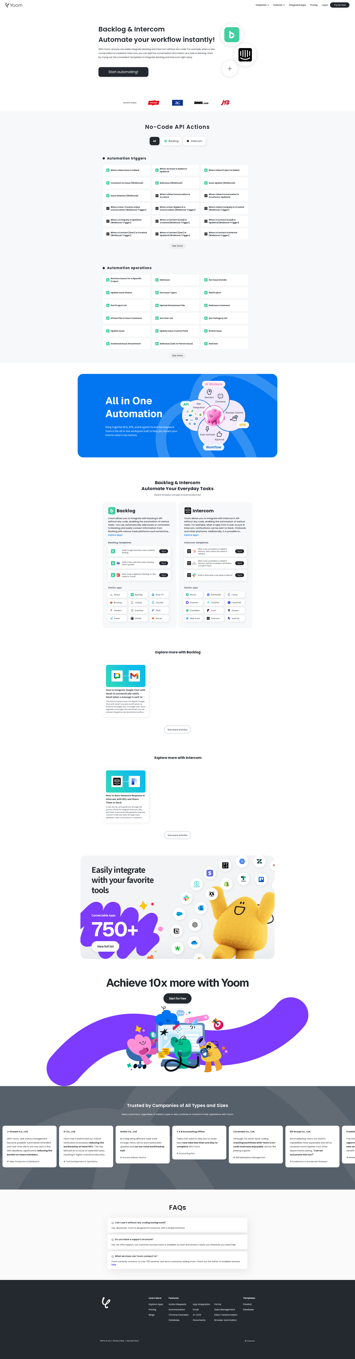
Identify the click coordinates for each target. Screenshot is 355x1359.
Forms (217, 1304)
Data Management (224, 1309)
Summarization (177, 1309)
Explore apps (115, 535)
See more (177, 245)
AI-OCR (197, 1314)
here (113, 1264)
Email (196, 1309)
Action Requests (177, 1304)
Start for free (177, 998)
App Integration (201, 1304)
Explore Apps (156, 1304)
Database (174, 1320)
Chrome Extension (179, 1314)
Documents (199, 1320)
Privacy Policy (118, 1341)
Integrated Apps (297, 5)
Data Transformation (225, 1314)
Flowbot (247, 1304)
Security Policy (133, 1341)
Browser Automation (225, 1320)
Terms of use (105, 1341)
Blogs (151, 1314)
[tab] (154, 141)
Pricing (313, 5)
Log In (325, 5)
